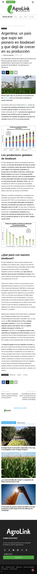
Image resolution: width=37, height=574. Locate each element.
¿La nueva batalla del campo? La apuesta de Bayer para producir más (17, 481)
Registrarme (11, 2)
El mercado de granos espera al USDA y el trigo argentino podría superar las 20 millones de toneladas (18, 508)
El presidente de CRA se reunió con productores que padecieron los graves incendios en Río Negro (27, 396)
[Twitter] (22, 550)
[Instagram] (9, 550)
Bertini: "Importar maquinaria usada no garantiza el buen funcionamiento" (9, 395)
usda (20, 16)
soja (15, 16)
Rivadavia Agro (10, 567)
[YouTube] (13, 550)
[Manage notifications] (32, 570)
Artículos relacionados (8, 422)
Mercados (19, 567)
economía (25, 374)
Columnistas (4, 569)
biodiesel (6, 98)
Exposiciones (13, 569)
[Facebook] (5, 550)
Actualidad (8, 26)
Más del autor (21, 422)
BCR (26, 105)
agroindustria (12, 374)
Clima (2, 567)
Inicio (2, 26)
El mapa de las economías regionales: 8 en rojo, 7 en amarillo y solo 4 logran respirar (18, 448)
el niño (31, 16)
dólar (25, 16)
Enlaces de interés (29, 567)
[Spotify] (18, 550)
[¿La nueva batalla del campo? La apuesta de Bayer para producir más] (18, 477)
